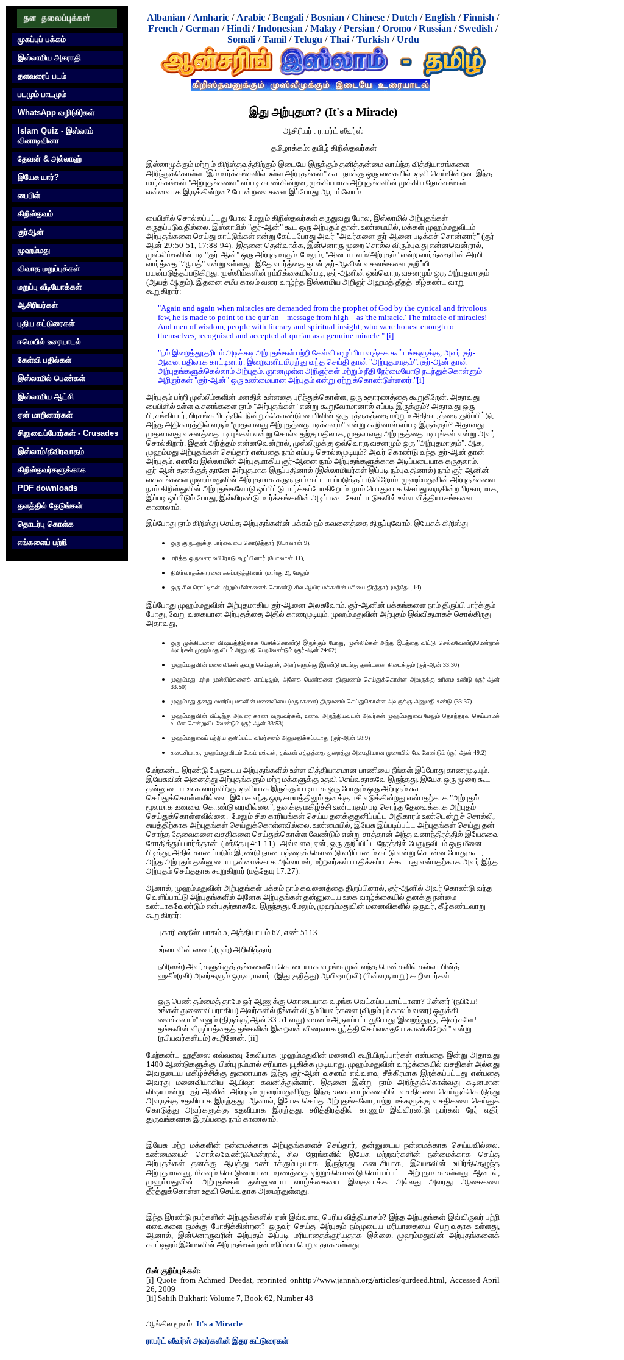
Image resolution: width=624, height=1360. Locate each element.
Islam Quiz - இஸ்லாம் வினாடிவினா (55, 135)
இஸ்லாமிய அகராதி (49, 57)
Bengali (287, 17)
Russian (435, 28)
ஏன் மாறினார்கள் (45, 414)
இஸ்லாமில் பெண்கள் (51, 378)
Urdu (408, 39)
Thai (339, 39)
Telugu (308, 39)
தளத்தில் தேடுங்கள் (50, 505)
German (202, 28)
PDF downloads (47, 488)
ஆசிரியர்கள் (38, 305)
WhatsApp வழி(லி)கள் (56, 112)
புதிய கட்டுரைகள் (46, 323)
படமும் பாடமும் (42, 94)
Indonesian (280, 28)
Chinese (368, 17)
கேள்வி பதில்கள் (44, 360)
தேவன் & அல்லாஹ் (50, 158)
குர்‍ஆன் (31, 232)
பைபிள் (29, 195)
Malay (323, 28)
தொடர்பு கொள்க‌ (46, 524)
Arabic (250, 17)
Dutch (404, 17)
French (163, 28)
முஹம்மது (34, 250)
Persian (359, 28)
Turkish (372, 39)
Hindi (238, 28)
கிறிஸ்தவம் (35, 213)
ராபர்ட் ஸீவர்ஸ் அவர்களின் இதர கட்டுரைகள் (217, 1341)
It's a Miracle (219, 1324)
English (440, 17)
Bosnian (327, 17)
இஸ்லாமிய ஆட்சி (46, 396)
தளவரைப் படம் (42, 75)
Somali (241, 39)
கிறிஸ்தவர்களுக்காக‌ (52, 469)
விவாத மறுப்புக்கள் (49, 268)
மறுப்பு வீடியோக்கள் (50, 286)
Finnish (478, 17)
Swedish (476, 28)
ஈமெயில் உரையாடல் (49, 341)
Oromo (396, 28)
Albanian (166, 17)
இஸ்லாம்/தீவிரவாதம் (51, 451)
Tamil (274, 39)
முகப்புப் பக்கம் (42, 39)
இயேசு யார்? (38, 177)
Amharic (211, 17)
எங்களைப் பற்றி (42, 542)
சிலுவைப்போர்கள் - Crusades (68, 433)
